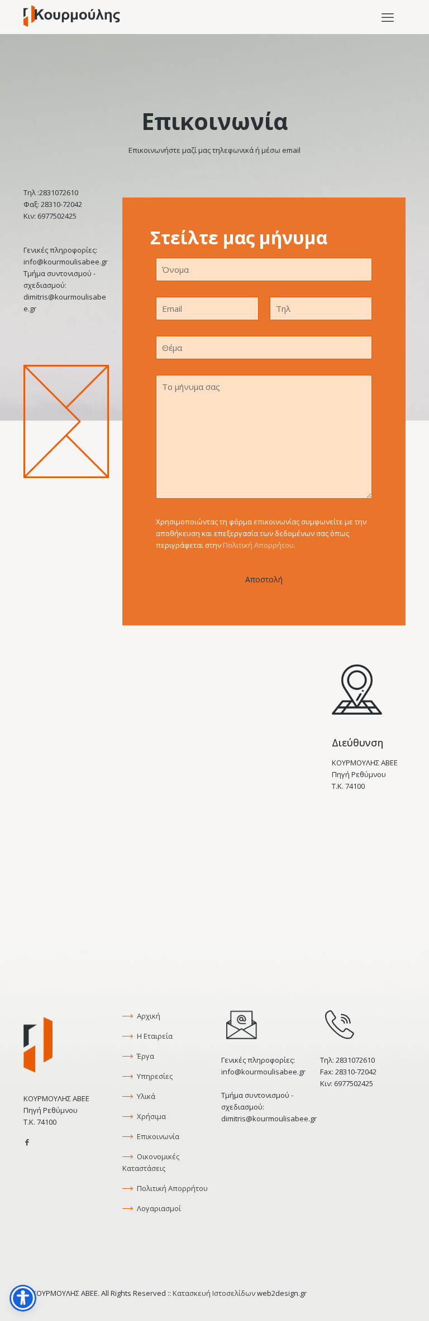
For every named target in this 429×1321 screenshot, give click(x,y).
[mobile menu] (387, 16)
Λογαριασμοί (158, 1208)
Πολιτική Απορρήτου (258, 545)
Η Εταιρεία (154, 1036)
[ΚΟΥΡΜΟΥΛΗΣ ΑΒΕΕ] (71, 16)
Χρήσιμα (150, 1116)
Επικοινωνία (157, 1136)
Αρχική (147, 1016)
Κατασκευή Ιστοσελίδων (214, 1293)
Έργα (144, 1056)
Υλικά (145, 1096)
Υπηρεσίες (154, 1076)
